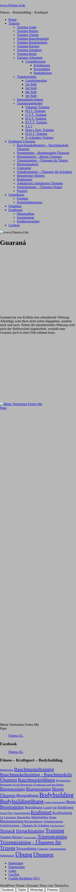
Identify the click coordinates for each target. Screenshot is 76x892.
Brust (71, 802)
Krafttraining (62, 813)
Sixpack (7, 830)
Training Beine (27, 54)
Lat (1, 817)
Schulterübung (57, 826)
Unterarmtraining (57, 849)
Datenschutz (16, 867)
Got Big (13, 874)
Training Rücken (28, 46)
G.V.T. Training (35, 115)
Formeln (22, 198)
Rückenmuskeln (27, 164)
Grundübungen (35, 61)
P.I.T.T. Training (36, 122)
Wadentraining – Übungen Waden (39, 187)
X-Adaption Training (39, 137)
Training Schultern (29, 50)
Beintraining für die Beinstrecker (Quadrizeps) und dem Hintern (32, 785)
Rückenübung (33, 821)
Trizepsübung (26, 848)
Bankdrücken (43, 73)
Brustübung (33, 807)
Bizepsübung (27, 795)
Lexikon (14, 225)
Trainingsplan (30, 837)
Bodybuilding (56, 794)
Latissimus (10, 817)
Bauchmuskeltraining (34, 769)
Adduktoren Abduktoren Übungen (40, 183)
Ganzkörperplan (36, 80)
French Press (6, 813)
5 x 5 (28, 126)
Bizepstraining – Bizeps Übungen (39, 156)
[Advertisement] (31, 277)
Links (12, 871)
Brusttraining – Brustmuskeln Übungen (43, 153)
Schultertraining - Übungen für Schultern (24, 825)
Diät (55, 807)
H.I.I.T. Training (36, 134)
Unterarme (24, 168)
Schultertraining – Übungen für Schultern (44, 172)
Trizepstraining (52, 836)
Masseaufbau (25, 213)
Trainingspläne (27, 76)
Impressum (15, 863)
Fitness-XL (15, 735)
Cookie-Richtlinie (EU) (24, 878)
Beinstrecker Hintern (31, 175)
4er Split (31, 92)
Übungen (43, 855)
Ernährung (15, 210)
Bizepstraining (12, 788)
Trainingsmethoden (29, 103)
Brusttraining (12, 807)
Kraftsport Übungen (21, 141)
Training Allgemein (30, 57)
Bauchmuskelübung (36, 779)
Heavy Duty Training (39, 130)
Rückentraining (11, 821)
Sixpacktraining (30, 830)
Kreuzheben (42, 69)
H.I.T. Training (35, 111)
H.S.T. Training (35, 118)
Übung (23, 854)
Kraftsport (41, 812)
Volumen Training (37, 107)
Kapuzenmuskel (22, 813)
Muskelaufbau (39, 817)
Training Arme (26, 27)
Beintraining (63, 780)
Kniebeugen (42, 65)
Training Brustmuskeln (32, 42)
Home (12, 19)
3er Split (31, 88)
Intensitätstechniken (30, 99)
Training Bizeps (27, 31)
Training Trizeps (28, 35)
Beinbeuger (24, 179)
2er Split (31, 84)
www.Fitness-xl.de (12, 5)
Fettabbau (15, 206)
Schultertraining (53, 821)
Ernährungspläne (28, 221)
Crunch (47, 807)
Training (14, 23)
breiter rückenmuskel (55, 802)
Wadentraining (7, 855)
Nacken (22, 191)
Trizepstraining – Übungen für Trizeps (42, 160)
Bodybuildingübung (22, 801)
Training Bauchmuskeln (33, 38)
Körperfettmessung (29, 202)
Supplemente (25, 217)
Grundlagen (16, 194)
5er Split (31, 95)
